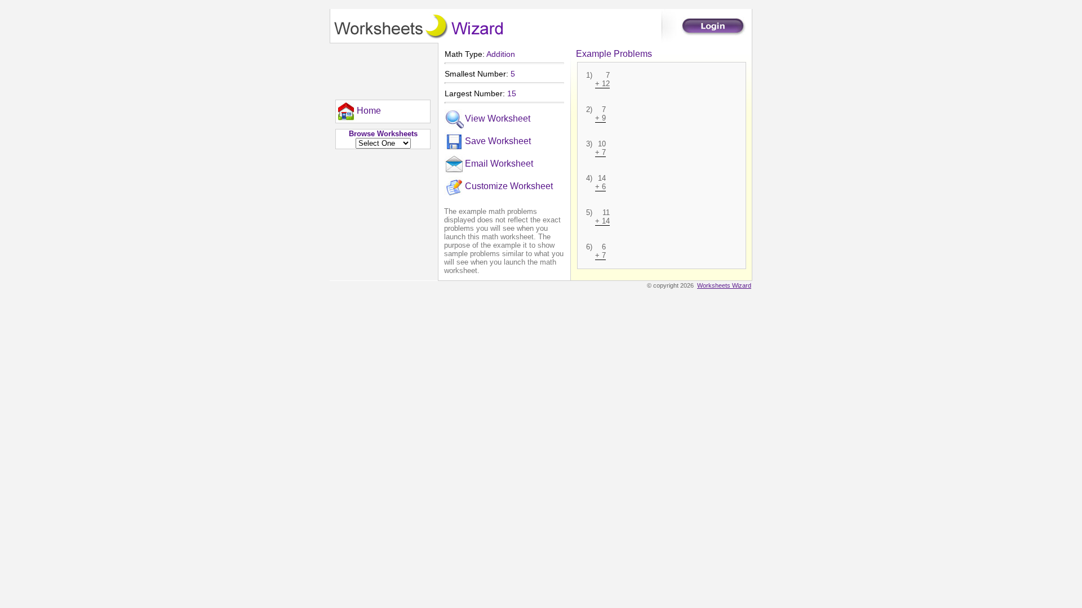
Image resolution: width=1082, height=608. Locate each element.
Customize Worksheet (509, 186)
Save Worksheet (498, 141)
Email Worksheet (499, 163)
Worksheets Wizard (724, 285)
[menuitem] (358, 111)
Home (369, 110)
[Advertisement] (380, 68)
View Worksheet (497, 118)
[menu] (358, 111)
